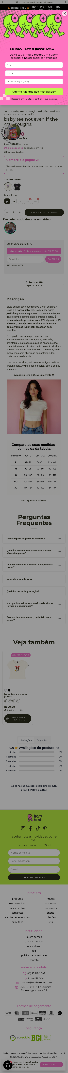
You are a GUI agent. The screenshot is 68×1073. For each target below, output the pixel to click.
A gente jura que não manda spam (34, 91)
